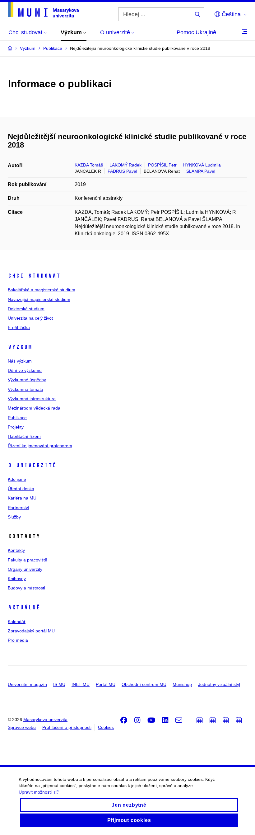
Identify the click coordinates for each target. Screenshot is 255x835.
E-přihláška (19, 327)
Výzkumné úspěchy (27, 379)
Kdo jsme (17, 479)
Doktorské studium (26, 308)
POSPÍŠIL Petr (162, 164)
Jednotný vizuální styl (219, 684)
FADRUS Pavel (122, 171)
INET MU (81, 684)
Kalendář (17, 621)
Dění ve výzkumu (25, 370)
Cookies (106, 727)
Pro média (18, 640)
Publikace (17, 417)
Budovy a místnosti (26, 587)
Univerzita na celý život (30, 318)
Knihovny (17, 578)
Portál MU (105, 684)
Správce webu (22, 727)
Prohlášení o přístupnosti (66, 727)
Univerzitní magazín (27, 684)
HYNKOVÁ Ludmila (202, 164)
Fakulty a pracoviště (27, 559)
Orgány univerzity (25, 569)
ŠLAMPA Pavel (200, 171)
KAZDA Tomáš (89, 164)
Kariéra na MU (22, 497)
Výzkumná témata (25, 389)
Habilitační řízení (24, 436)
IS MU (59, 684)
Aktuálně (24, 607)
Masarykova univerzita (45, 719)
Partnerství (18, 507)
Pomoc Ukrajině (196, 32)
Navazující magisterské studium (39, 299)
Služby (14, 516)
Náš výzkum (20, 361)
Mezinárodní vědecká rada (34, 408)
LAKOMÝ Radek (125, 164)
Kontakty (16, 550)
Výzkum (20, 347)
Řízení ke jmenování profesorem (40, 445)
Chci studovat (34, 275)
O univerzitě (32, 465)
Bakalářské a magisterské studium (41, 289)
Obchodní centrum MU (144, 684)
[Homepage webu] (43, 9)
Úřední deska (21, 488)
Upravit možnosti (35, 792)
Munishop (182, 684)
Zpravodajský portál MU (31, 630)
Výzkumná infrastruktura (32, 398)
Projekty (16, 427)
